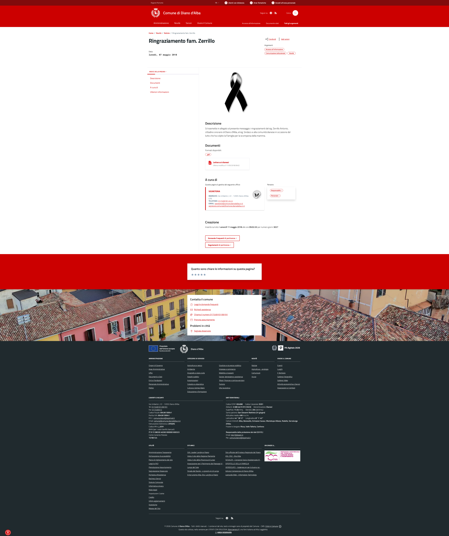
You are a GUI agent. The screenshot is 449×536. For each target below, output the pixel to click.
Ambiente (191, 369)
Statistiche (153, 504)
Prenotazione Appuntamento (160, 467)
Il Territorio (281, 373)
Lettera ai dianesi (221, 162)
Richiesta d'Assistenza (157, 474)
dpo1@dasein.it (237, 435)
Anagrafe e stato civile (196, 373)
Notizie (167, 33)
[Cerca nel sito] (295, 13)
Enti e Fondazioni (155, 380)
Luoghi (279, 369)
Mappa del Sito (154, 508)
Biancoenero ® (233, 529)
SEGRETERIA (214, 191)
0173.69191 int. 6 (225, 201)
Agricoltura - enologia (260, 369)
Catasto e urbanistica (195, 384)
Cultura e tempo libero (196, 387)
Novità (158, 33)
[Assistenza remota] (280, 526)
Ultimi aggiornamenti (157, 501)
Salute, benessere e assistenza (231, 376)
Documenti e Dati (155, 376)
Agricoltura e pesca (194, 365)
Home (151, 33)
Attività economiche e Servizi (288, 384)
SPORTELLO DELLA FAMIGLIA (237, 463)
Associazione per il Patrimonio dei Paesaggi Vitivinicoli (208, 463)
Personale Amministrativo (159, 384)
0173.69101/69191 (159, 407)
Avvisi (254, 376)
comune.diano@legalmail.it (164, 418)
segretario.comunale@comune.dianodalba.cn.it (227, 206)
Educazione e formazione (197, 391)
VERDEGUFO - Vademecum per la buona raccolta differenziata (249, 467)
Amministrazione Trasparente (160, 452)
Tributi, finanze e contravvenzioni (231, 380)
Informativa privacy (156, 486)
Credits (151, 497)
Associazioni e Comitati (286, 387)
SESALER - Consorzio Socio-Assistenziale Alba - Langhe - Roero (250, 459)
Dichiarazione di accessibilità (159, 456)
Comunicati (256, 373)
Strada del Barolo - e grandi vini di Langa (203, 471)
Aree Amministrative (157, 369)
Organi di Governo (156, 365)
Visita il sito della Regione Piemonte (201, 456)
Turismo (222, 384)
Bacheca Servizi (155, 478)
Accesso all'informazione (251, 23)
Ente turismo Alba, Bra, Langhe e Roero (202, 474)
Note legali (153, 489)
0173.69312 (157, 409)
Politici (151, 387)
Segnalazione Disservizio (158, 471)
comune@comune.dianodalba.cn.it (167, 421)
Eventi (279, 365)
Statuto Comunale (156, 482)
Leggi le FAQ (153, 463)
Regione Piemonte (157, 3)
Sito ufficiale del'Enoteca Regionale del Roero (243, 452)
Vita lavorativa (224, 387)
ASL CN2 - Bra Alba (233, 456)
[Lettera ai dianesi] (210, 163)
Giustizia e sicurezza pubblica (230, 365)
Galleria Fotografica (284, 376)
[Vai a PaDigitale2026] (286, 348)
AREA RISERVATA (224, 532)
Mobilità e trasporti (226, 373)
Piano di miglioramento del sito (161, 459)
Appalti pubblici (193, 376)
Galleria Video (282, 380)
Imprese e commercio (227, 369)
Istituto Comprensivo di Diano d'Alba (239, 471)
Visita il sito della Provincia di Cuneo (201, 459)
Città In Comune (271, 526)
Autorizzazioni (192, 380)
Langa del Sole (193, 467)
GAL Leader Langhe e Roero (198, 452)
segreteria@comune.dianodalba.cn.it (229, 203)
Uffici (151, 373)
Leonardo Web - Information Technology (241, 474)
